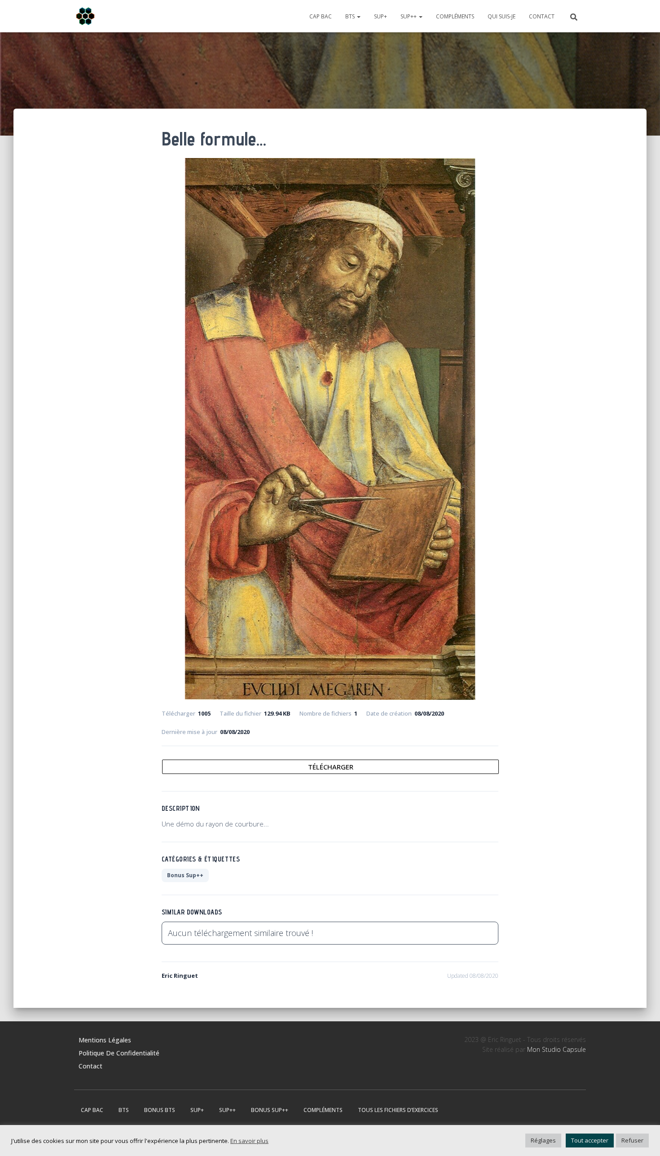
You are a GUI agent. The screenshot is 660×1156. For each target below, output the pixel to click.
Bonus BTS (159, 1110)
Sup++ (409, 16)
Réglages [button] (543, 1140)
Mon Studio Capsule (556, 1049)
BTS (350, 16)
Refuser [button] (632, 1140)
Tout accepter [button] (589, 1140)
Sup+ (380, 16)
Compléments (455, 16)
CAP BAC (320, 16)
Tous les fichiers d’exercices (398, 1110)
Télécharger (330, 766)
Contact (541, 16)
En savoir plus (249, 1141)
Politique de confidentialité (119, 1053)
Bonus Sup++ (185, 875)
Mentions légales (105, 1040)
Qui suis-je (501, 16)
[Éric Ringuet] (85, 16)
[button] (358, 16)
